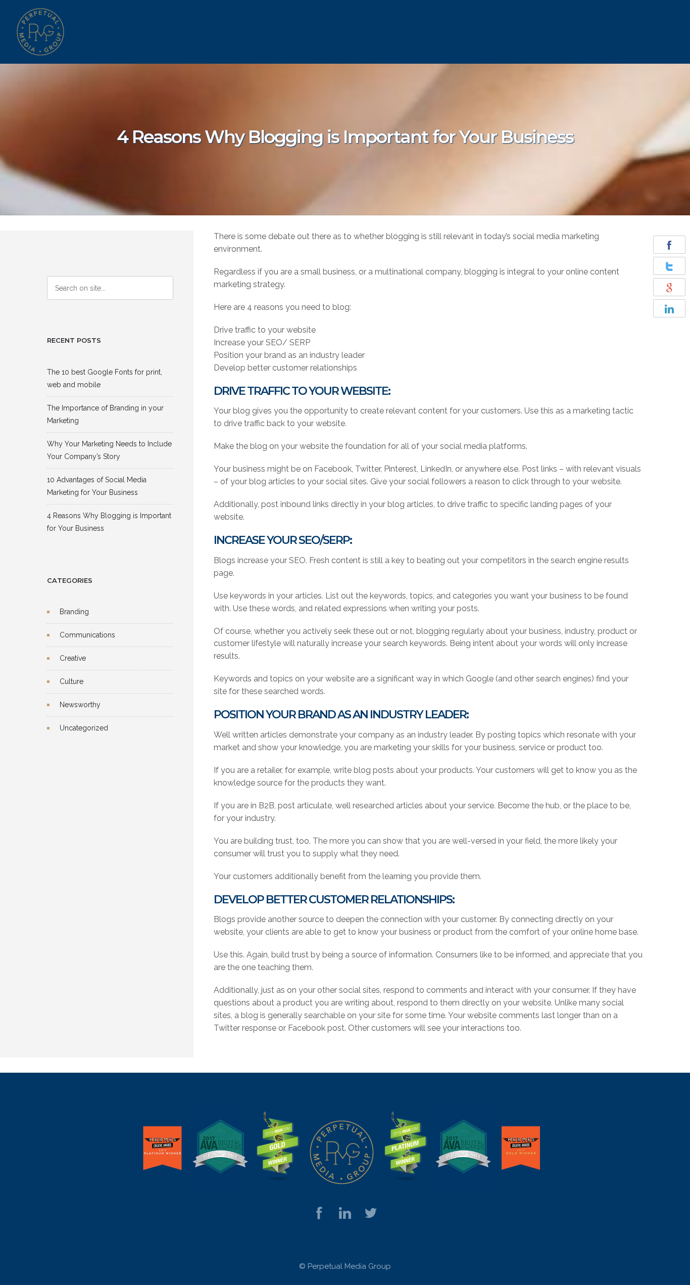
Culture (71, 681)
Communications (87, 635)
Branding (74, 612)
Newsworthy (80, 705)
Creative (73, 658)
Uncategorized (84, 728)
